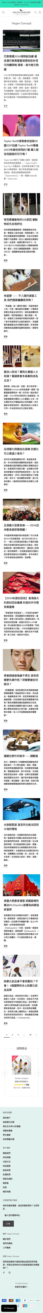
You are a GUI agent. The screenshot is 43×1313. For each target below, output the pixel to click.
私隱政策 (7, 1174)
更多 (6, 106)
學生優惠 (7, 1135)
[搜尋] (36, 12)
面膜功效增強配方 (21, 1081)
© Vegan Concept (21, 1283)
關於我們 (7, 1239)
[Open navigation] (3, 12)
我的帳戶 (7, 1118)
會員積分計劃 (8, 1122)
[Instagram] (10, 1272)
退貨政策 (7, 1170)
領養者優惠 (7, 1130)
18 (30, 1035)
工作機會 (7, 1247)
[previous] (4, 1072)
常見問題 (7, 1157)
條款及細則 (7, 1179)
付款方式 (7, 1161)
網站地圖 (7, 1191)
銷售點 (6, 1183)
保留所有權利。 (21, 1287)
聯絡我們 (7, 1153)
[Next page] (36, 1035)
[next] (38, 1072)
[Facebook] (4, 1272)
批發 (5, 1187)
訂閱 (8, 1224)
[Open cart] (40, 12)
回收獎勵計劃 (8, 1139)
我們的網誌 (7, 1243)
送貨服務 (7, 1166)
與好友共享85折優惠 (12, 1126)
